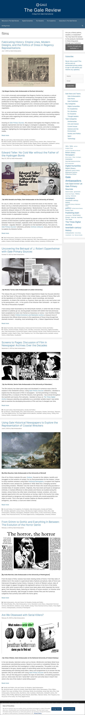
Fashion (41, 141)
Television (9, 145)
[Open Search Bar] (82, 25)
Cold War (23, 239)
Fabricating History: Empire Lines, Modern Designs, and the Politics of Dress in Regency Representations (28, 45)
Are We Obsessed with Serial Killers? (23, 614)
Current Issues (72, 126)
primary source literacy (77, 208)
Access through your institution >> (74, 47)
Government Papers (21, 331)
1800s (67, 146)
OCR (7, 694)
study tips (73, 217)
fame (51, 691)
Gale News (71, 99)
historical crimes (14, 693)
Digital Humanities (27, 21)
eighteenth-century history (30, 141)
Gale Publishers (73, 101)
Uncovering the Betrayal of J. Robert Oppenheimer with (31, 250)
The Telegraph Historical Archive (43, 145)
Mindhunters (39, 693)
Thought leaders (73, 116)
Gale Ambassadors (18, 140)
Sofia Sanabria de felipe (17, 241)
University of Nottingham (23, 607)
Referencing (18, 694)
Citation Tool (5, 691)
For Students (40, 21)
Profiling (12, 694)
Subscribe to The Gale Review (68, 21)
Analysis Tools (23, 329)
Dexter (31, 691)
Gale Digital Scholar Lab (73, 184)
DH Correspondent (69, 163)
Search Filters (17, 333)
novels (41, 512)
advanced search (8, 689)
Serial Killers (34, 694)
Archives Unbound (37, 227)
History (77, 194)
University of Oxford (45, 241)
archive (29, 315)
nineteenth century (49, 693)
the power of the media (8, 696)
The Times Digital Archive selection (26, 413)
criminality (6, 511)
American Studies (13, 329)
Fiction (45, 511)
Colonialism (68, 159)
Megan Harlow (37, 143)
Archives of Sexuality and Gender (72, 150)
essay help (46, 691)
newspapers (44, 143)
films (45, 141)
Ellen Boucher (29, 511)
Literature (12, 512)
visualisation (17, 335)
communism (37, 329)
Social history (47, 512)
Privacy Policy (38, 713)
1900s (71, 146)
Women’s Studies (78, 235)
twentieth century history (32, 241)
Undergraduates (39, 514)
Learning (67, 196)
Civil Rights (18, 239)
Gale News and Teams (73, 93)
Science (8, 241)
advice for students (19, 689)
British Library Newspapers (40, 689)
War (53, 241)
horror (29, 604)
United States (10, 335)
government (51, 239)
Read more (5, 135)
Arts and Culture (8, 140)
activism (75, 146)
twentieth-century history (44, 413)
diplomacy (30, 239)
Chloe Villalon (52, 689)
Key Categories (70, 104)
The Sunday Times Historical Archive (22, 145)
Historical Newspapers (36, 481)
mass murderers (31, 693)
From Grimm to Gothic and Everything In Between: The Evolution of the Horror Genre (31, 523)
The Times (68, 219)
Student (44, 411)
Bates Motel (28, 689)
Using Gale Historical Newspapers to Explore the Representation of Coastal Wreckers (30, 424)
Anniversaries (72, 121)
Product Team (69, 210)
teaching (79, 217)
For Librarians (72, 111)
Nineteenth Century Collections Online (72, 205)
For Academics (51, 21)
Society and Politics (30, 140)
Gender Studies (27, 143)
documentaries (38, 691)
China (73, 157)
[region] (42, 709)
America (5, 329)
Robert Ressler (26, 694)
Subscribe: (69, 56)
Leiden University (33, 331)
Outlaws (29, 477)
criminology (26, 691)
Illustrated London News (38, 604)
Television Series (42, 694)
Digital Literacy (70, 168)
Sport (69, 136)
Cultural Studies (15, 411)
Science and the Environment (23, 237)
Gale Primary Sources (9, 227)
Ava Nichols (6, 411)
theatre (50, 605)
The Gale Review (42, 10)
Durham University (17, 141)
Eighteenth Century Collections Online (71, 173)
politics (4, 241)
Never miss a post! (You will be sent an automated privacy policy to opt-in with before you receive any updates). (73, 65)
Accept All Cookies (69, 709)
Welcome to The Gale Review (10, 21)
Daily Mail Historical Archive (72, 161)
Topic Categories (71, 119)
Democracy (44, 329)
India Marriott (10, 605)
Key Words (23, 693)
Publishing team (72, 213)
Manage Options (56, 709)
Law (57, 239)
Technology (50, 411)
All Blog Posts (6, 26)
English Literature (38, 511)
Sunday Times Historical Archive (11, 514)
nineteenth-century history (31, 512)
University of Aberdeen (17, 415)
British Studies (7, 141)
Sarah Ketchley (68, 215)
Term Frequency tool (27, 333)
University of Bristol (50, 514)
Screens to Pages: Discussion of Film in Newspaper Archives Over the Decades (24, 344)
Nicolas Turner (42, 331)
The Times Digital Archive (40, 333)
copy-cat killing (13, 691)
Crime (20, 691)
